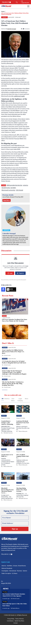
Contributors (10, 620)
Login (10, 273)
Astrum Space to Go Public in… (7, 455)
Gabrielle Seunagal (11, 28)
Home (2, 11)
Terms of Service (19, 618)
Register (20, 273)
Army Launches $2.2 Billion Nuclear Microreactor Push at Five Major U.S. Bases (13, 351)
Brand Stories (22, 565)
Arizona (15, 565)
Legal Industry (20, 399)
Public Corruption (6, 573)
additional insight (19, 96)
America (4, 17)
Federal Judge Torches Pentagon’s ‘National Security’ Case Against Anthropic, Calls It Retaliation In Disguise (14, 372)
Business (19, 570)
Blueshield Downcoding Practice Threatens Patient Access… (7, 490)
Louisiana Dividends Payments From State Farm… (22, 422)
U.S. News (14, 573)
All (2, 398)
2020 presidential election (14, 185)
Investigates (5, 570)
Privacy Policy (10, 618)
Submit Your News (19, 620)
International (12, 570)
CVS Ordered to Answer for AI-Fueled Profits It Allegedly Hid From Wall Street (14, 362)
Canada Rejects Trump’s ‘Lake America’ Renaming (7, 422)
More (26, 398)
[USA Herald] (6, 6)
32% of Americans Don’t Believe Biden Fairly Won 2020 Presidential (15, 13)
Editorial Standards (7, 568)
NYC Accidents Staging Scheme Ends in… (22, 456)
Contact (15, 623)
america (25, 185)
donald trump (6, 187)
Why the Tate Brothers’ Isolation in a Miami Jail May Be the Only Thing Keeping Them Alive (13, 383)
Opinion (25, 570)
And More (12, 399)
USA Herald (19, 190)
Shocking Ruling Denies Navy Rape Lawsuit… (21, 489)
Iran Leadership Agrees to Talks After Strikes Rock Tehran (14, 604)
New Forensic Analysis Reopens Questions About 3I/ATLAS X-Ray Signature (13, 595)
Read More (6, 200)
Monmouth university (8, 190)
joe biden (13, 187)
